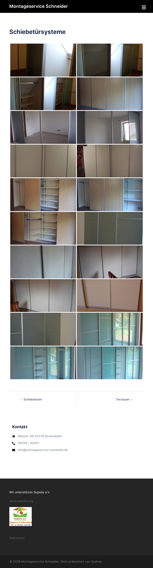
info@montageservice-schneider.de (43, 450)
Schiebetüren (33, 399)
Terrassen (122, 399)
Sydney (96, 561)
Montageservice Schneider (38, 6)
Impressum (17, 538)
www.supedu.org (21, 501)
